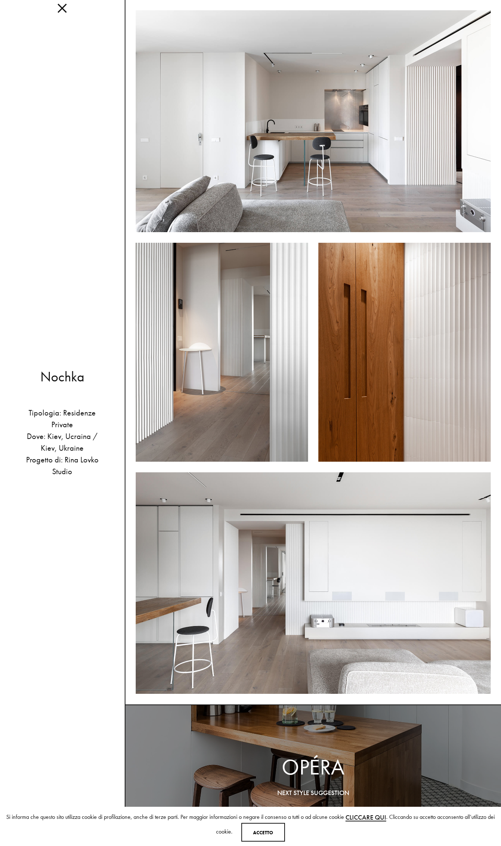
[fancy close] (62, 11)
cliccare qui (365, 817)
